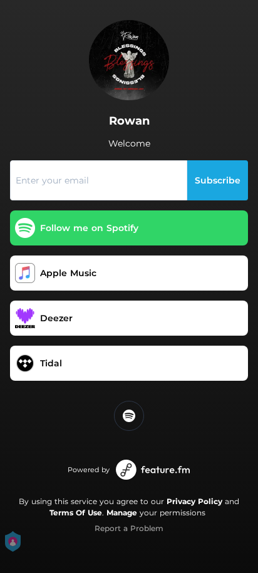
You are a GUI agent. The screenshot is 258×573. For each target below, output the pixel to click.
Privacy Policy (194, 501)
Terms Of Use (75, 512)
